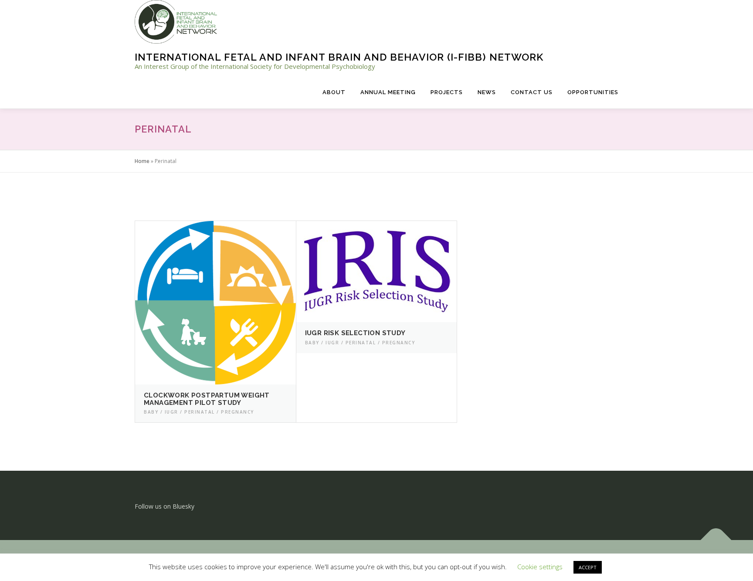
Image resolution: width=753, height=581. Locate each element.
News (487, 92)
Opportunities (592, 92)
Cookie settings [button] (540, 566)
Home (142, 161)
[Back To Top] (716, 539)
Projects (447, 92)
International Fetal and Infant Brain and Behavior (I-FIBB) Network (339, 57)
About (334, 92)
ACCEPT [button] (588, 567)
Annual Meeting (388, 92)
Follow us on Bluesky (164, 506)
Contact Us (532, 92)
